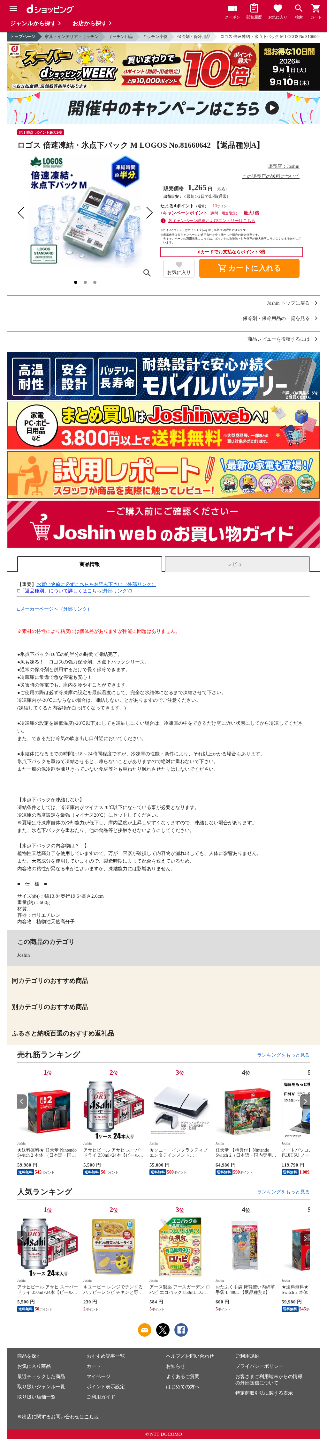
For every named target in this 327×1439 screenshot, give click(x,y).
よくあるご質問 (183, 1376)
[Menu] (13, 8)
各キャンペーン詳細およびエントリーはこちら (211, 220)
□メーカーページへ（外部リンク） (54, 609)
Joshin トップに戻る (288, 303)
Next (305, 1101)
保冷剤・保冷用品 (193, 36)
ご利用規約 (247, 1356)
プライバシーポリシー (259, 1366)
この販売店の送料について (271, 176)
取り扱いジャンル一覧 (41, 1386)
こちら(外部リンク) (108, 590)
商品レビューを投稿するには (278, 339)
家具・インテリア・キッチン (72, 36)
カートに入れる (249, 268)
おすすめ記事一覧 (106, 1356)
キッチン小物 (155, 36)
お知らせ (175, 1366)
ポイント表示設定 (106, 1386)
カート (94, 1366)
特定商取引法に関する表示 (264, 1393)
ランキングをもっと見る (283, 1054)
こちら (91, 1416)
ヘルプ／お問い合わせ (190, 1356)
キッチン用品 (120, 36)
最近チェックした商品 (41, 1376)
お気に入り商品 (34, 1366)
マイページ (98, 1376)
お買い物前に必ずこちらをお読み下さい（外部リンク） (96, 584)
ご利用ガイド (101, 1396)
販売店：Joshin (284, 166)
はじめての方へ (183, 1386)
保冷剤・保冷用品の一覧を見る (276, 318)
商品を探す (29, 1356)
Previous (22, 1101)
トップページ (22, 36)
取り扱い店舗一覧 (36, 1396)
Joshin (23, 955)
